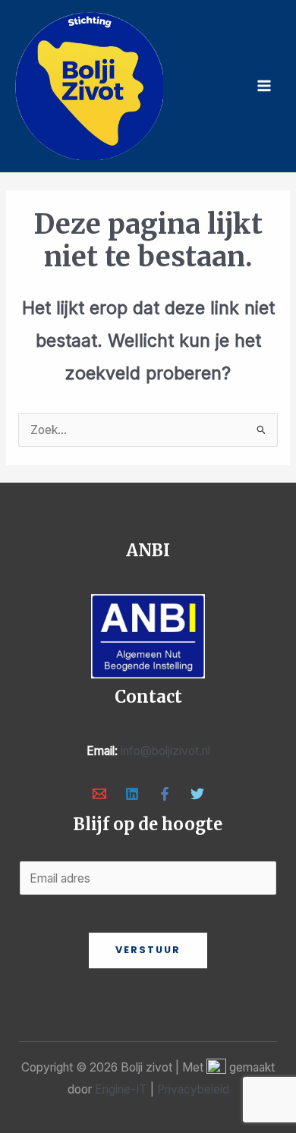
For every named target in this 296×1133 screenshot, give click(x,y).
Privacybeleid (193, 1089)
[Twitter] (197, 794)
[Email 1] (99, 794)
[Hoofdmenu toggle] (264, 86)
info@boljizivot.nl (165, 751)
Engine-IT (121, 1089)
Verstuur (148, 949)
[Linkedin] (132, 794)
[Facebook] (165, 794)
